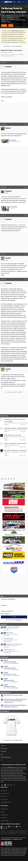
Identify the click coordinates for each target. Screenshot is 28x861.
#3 (26, 187)
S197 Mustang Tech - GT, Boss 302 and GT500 (17, 422)
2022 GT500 (16, 675)
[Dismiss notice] (25, 30)
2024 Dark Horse (15, 663)
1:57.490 (5, 666)
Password (3, 605)
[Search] (26, 2)
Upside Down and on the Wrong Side (13, 644)
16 (8, 431)
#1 (26, 62)
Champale (4, 52)
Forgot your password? (7, 611)
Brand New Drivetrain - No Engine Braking (15, 428)
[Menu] (1, 2)
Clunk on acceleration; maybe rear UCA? (15, 443)
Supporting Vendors (5, 814)
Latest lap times (4, 657)
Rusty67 (6, 422)
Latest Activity (4, 790)
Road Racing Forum (7, 641)
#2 (26, 124)
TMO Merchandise (4, 820)
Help (2, 754)
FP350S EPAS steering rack (9, 649)
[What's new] (23, 2)
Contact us (3, 745)
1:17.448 (5, 672)
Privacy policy (3, 751)
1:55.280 (5, 679)
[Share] (25, 63)
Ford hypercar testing (8, 638)
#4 (26, 215)
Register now (19, 619)
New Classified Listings (5, 802)
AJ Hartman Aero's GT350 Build (11, 627)
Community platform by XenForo (13, 837)
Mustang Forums (21, 764)
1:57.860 (5, 685)
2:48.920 (5, 660)
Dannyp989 (6, 436)
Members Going (8, 702)
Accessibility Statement (6, 757)
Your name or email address (8, 599)
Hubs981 (6, 445)
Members (3, 811)
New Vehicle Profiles (5, 793)
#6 (26, 279)
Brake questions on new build (12, 435)
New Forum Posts (4, 799)
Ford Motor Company (15, 848)
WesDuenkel (7, 452)
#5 (26, 254)
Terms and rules (4, 748)
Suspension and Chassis (13, 445)
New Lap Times (4, 796)
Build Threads (6, 630)
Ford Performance (5, 852)
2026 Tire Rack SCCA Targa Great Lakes (13, 695)
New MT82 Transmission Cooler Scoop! (15, 450)
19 (8, 446)
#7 (26, 365)
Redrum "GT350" (8, 632)
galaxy (5, 429)
